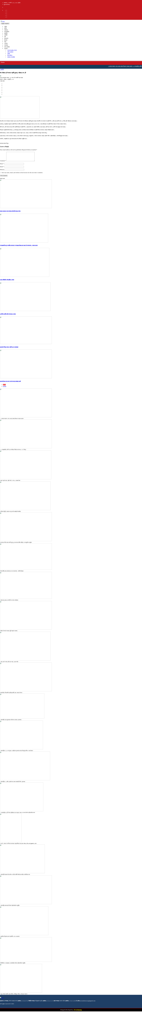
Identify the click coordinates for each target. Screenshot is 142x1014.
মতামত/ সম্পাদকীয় (11, 57)
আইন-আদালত (10, 52)
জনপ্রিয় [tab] (4, 386)
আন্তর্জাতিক (6, 31)
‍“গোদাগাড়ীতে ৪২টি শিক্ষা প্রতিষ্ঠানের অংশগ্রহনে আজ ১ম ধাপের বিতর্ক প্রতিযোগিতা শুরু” (17, 812)
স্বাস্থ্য (8, 53)
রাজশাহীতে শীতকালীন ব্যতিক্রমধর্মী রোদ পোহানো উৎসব (11, 692)
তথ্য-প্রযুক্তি (7, 47)
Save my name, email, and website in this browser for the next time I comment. (22, 172)
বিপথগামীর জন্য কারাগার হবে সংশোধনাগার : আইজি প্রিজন (12, 571)
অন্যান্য (6, 48)
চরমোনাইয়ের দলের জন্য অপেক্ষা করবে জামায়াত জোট (10, 381)
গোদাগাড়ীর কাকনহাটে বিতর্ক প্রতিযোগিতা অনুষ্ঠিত (10, 905)
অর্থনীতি (5, 35)
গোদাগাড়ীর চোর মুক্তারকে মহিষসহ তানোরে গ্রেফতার (10, 719)
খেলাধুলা (6, 43)
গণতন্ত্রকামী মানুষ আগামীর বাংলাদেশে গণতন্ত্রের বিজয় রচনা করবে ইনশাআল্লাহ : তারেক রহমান (19, 245)
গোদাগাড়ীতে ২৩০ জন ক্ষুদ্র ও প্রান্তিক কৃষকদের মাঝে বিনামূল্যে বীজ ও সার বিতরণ (16, 750)
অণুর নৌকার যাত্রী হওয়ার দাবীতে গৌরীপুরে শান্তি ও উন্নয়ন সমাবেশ (13, 994)
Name (2, 163)
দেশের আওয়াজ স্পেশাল (12, 50)
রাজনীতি (5, 33)
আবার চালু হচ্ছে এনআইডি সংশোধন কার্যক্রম (9, 600)
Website (2, 169)
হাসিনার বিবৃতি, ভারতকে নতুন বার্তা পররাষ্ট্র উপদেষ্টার (10, 511)
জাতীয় (5, 28)
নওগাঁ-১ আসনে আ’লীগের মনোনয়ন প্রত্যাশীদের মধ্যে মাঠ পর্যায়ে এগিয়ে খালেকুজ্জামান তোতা (18, 843)
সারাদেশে (6, 30)
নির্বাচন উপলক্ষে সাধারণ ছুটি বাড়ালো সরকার (8, 630)
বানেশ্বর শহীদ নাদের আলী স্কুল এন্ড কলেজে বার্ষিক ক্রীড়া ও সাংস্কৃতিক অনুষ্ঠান (16, 542)
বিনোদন (5, 40)
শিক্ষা (5, 41)
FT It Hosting (78, 1010)
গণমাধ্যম (6, 45)
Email (2, 166)
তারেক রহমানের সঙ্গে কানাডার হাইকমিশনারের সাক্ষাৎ (10, 211)
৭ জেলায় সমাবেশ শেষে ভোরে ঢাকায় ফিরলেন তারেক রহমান (106, 66)
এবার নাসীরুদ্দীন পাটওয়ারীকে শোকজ (7, 279)
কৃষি (5, 36)
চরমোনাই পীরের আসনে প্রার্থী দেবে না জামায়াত (9, 347)
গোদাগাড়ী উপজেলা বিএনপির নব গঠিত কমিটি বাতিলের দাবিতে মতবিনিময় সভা (15, 874)
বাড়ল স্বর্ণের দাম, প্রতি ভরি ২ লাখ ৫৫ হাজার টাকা (10, 480)
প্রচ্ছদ (5, 26)
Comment (3, 160)
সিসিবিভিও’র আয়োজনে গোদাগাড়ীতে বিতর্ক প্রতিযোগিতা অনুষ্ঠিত (12, 963)
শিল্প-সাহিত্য (9, 55)
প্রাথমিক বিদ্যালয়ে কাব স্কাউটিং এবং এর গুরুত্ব (9, 936)
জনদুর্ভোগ (6, 38)
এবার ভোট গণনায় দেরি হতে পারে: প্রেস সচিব (9, 661)
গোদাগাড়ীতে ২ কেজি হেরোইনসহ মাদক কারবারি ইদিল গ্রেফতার (12, 781)
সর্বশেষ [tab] (4, 384)
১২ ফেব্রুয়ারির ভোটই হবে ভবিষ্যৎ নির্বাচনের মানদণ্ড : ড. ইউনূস (13, 449)
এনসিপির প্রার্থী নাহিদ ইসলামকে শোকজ (8, 314)
